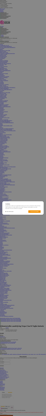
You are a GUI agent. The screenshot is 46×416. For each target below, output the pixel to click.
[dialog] (23, 208)
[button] (9, 211)
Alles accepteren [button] (34, 211)
